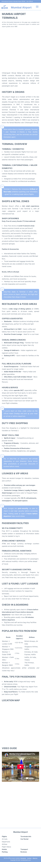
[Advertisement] (20, 49)
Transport (24, 849)
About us (35, 858)
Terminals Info (25, 836)
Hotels (4, 849)
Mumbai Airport (21, 7)
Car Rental (24, 839)
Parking (5, 852)
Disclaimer (23, 858)
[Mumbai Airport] (5, 7)
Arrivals (4, 839)
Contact (29, 858)
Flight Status (6, 847)
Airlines (4, 844)
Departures (6, 842)
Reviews (23, 852)
